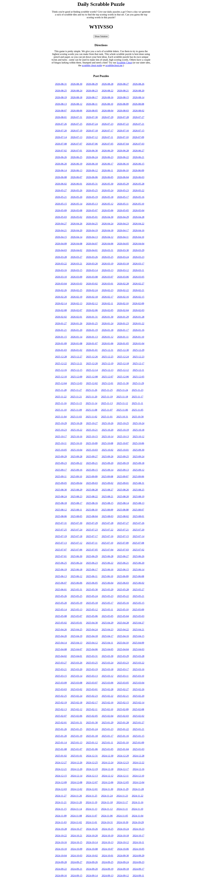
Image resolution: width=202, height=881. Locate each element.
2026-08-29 (92, 84)
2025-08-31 (138, 483)
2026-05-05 (123, 210)
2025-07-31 (61, 523)
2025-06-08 (138, 576)
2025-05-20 (61, 603)
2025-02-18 (76, 702)
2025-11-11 (137, 403)
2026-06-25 (76, 157)
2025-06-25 (61, 563)
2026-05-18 (107, 197)
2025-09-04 (76, 483)
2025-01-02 (61, 755)
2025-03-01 (92, 689)
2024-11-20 (76, 802)
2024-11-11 (122, 809)
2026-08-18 (76, 97)
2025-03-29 (123, 656)
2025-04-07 (76, 649)
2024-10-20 (92, 835)
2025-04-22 (123, 629)
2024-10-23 (138, 829)
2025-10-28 (76, 423)
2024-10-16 (61, 842)
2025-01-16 (123, 736)
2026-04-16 (138, 230)
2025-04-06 (92, 649)
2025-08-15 (107, 503)
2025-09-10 (76, 476)
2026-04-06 (107, 243)
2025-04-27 (138, 622)
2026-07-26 (61, 124)
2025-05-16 (123, 603)
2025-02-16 (107, 702)
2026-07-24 (92, 124)
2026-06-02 (61, 183)
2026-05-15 (61, 203)
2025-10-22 (76, 430)
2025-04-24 (92, 629)
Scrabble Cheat (124, 62)
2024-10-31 (107, 822)
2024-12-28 (138, 755)
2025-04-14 (61, 642)
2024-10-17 (138, 835)
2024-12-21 (61, 769)
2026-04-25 (92, 223)
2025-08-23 (76, 496)
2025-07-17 (92, 536)
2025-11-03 (76, 416)
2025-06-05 (92, 583)
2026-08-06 (76, 110)
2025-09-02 (107, 483)
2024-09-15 (76, 875)
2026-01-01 (92, 350)
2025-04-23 (107, 629)
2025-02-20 (138, 696)
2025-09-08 (107, 476)
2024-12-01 (92, 789)
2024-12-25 (92, 762)
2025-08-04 (92, 516)
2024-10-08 (92, 849)
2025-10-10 (76, 443)
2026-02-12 (92, 303)
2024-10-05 (138, 849)
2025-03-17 (123, 669)
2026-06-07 (76, 177)
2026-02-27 (138, 283)
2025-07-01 (61, 556)
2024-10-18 (123, 835)
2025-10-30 (138, 416)
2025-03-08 (76, 682)
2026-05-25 (92, 190)
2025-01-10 (123, 742)
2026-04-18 (107, 230)
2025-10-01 (123, 450)
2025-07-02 (138, 549)
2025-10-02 (107, 450)
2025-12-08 (92, 376)
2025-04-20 (61, 636)
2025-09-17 (61, 470)
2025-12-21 (76, 363)
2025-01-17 (107, 736)
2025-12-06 (123, 376)
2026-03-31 (107, 250)
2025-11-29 (138, 383)
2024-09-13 (107, 875)
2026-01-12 (107, 336)
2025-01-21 (138, 729)
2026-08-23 (92, 90)
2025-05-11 (107, 609)
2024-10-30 (122, 822)
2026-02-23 (107, 290)
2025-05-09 (138, 609)
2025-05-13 (76, 609)
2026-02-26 (61, 290)
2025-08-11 (76, 509)
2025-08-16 (92, 503)
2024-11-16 (137, 802)
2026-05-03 (61, 217)
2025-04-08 (61, 649)
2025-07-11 (92, 543)
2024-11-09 (61, 815)
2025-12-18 (123, 363)
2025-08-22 (92, 496)
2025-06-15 (123, 569)
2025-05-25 (76, 596)
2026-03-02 (92, 283)
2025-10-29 (61, 423)
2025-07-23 (92, 529)
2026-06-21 (138, 157)
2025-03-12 (107, 676)
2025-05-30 (92, 589)
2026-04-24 (107, 223)
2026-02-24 (92, 290)
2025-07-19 (61, 536)
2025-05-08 (61, 616)
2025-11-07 (107, 410)
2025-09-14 (107, 470)
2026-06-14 (61, 170)
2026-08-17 (92, 97)
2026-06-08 (61, 177)
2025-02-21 (123, 696)
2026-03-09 (76, 277)
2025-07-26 (138, 523)
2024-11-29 (122, 789)
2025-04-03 (138, 649)
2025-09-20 (107, 463)
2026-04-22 (138, 223)
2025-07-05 (92, 549)
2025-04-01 (76, 656)
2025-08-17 (76, 503)
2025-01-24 (92, 729)
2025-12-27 (76, 356)
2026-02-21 (138, 290)
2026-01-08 (76, 343)
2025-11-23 (137, 390)
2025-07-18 (76, 536)
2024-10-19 (107, 835)
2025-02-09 (123, 709)
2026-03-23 (138, 257)
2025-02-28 (107, 689)
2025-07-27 (123, 523)
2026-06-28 (123, 150)
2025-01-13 (76, 742)
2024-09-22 (61, 869)
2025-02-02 (138, 716)
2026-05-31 (92, 183)
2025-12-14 (92, 370)
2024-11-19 (91, 802)
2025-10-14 (107, 436)
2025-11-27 (76, 390)
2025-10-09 (92, 443)
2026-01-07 (92, 343)
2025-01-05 (107, 749)
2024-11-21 (61, 802)
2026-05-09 (61, 210)
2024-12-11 (123, 775)
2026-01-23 (123, 323)
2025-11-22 (61, 396)
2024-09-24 (123, 862)
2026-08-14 (138, 97)
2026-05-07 (92, 210)
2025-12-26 (92, 356)
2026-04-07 (92, 243)
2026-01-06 (107, 343)
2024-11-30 (107, 789)
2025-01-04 (123, 749)
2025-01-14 (61, 742)
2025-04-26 (61, 629)
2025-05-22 (123, 596)
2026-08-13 (61, 104)
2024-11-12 (107, 809)
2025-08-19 (138, 496)
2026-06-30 (92, 150)
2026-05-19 (92, 197)
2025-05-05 (107, 616)
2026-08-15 (123, 97)
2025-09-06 (138, 476)
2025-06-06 (76, 583)
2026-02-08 (61, 310)
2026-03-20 (92, 263)
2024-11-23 (122, 795)
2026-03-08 (92, 277)
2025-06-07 (61, 583)
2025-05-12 (92, 609)
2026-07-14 (61, 137)
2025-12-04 (61, 383)
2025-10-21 (92, 430)
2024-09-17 (138, 869)
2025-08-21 (107, 496)
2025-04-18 (92, 636)
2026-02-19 (76, 297)
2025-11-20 (91, 396)
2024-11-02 (76, 822)
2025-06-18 (76, 569)
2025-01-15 (138, 736)
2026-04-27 (61, 223)
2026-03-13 (107, 270)
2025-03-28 (138, 656)
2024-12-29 (123, 755)
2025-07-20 (138, 529)
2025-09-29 (61, 456)
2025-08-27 (107, 489)
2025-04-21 (138, 629)
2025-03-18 (107, 669)
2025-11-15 (76, 403)
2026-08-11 (92, 104)
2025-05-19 (76, 603)
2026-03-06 (123, 277)
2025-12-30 (123, 350)
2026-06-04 (123, 177)
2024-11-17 (122, 802)
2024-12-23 (123, 762)
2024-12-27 (61, 762)
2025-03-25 (92, 662)
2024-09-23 (138, 862)
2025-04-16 (123, 636)
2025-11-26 (91, 390)
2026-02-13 (76, 303)
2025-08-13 (138, 503)
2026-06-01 (76, 183)
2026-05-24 (107, 190)
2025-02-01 (61, 722)
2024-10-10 (61, 849)
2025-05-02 (61, 622)
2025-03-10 (138, 676)
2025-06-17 (92, 569)
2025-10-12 (138, 436)
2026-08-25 (61, 90)
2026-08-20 (138, 90)
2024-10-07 (107, 849)
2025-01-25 (76, 729)
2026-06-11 (107, 170)
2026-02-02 (61, 316)
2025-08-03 (107, 516)
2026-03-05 (138, 277)
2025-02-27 (123, 689)
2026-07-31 (76, 117)
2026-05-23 (123, 190)
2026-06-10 (123, 170)
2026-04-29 (123, 217)
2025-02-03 (123, 716)
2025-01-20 (61, 736)
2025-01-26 (61, 729)
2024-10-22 (61, 835)
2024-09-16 (61, 875)
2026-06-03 (138, 177)
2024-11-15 (61, 809)
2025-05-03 (138, 616)
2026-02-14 (61, 303)
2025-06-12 (76, 576)
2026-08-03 (123, 110)
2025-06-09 (123, 576)
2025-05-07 (76, 616)
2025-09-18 (138, 463)
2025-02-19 (61, 702)
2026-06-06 (92, 177)
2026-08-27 (123, 84)
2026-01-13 (92, 336)
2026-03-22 (61, 263)
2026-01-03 (61, 350)
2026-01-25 (92, 323)
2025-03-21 (61, 669)
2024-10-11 (138, 842)
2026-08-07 (61, 110)
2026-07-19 (76, 130)
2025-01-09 (138, 742)
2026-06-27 (138, 150)
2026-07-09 (138, 137)
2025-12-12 (123, 370)
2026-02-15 (138, 297)
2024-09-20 (92, 869)
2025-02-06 (76, 716)
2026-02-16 (123, 297)
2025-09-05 (61, 483)
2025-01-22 (123, 729)
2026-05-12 (107, 203)
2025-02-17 (92, 702)
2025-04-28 (123, 622)
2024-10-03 (76, 855)
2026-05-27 (61, 190)
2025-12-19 (107, 363)
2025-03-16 (138, 669)
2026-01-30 (107, 316)
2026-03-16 (61, 270)
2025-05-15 (138, 603)
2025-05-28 (123, 589)
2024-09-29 (138, 855)
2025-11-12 (122, 403)
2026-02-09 (138, 303)
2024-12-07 (92, 782)
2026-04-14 (76, 237)
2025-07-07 (61, 549)
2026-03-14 (92, 270)
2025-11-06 (122, 410)
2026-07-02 (61, 150)
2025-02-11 (92, 709)
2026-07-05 (107, 143)
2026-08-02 (138, 110)
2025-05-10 (123, 609)
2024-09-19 (107, 869)
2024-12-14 (76, 775)
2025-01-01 (76, 755)
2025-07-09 (123, 543)
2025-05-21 (138, 596)
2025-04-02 (61, 656)
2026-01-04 (138, 343)
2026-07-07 (76, 143)
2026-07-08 (61, 143)
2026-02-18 (92, 297)
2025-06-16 (107, 569)
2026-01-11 (123, 336)
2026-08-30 (76, 84)
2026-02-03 (138, 310)
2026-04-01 (92, 250)
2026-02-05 (107, 310)
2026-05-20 (76, 197)
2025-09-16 (76, 470)
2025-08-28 (92, 489)
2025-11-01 (107, 416)
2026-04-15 (61, 237)
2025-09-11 (61, 476)
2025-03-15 (61, 676)
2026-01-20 (76, 330)
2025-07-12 (76, 543)
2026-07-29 (107, 117)
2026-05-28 (138, 183)
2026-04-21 (61, 230)
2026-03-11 (138, 270)
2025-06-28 (107, 556)
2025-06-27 (123, 556)
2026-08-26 (138, 84)
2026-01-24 (107, 323)
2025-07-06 (76, 549)
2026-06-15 (138, 163)
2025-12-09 (76, 376)
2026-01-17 (123, 330)
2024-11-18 (107, 802)
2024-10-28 (61, 829)
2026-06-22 (123, 157)
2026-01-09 (61, 343)
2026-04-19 (92, 230)
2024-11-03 (61, 822)
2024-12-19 (92, 769)
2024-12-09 (61, 782)
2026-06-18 (92, 163)
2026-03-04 (61, 283)
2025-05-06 (92, 616)
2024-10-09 (76, 849)
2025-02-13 (61, 709)
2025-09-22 (76, 463)
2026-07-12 (92, 137)
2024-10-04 (61, 855)
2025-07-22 (107, 529)
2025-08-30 (61, 489)
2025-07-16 (107, 536)
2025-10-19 (123, 430)
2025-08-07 (138, 509)
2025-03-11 (123, 676)
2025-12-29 (138, 350)
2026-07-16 (123, 130)
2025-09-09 (92, 476)
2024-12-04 (138, 782)
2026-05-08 (76, 210)
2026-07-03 (138, 143)
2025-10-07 (123, 443)
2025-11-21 (76, 396)
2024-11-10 (137, 809)
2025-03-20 (76, 669)
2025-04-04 (123, 649)
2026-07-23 (107, 124)
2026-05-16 (138, 197)
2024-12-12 (107, 775)
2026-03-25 (107, 257)
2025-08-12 (61, 509)
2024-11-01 (91, 822)
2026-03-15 (76, 270)
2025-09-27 (92, 456)
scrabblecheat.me (113, 65)
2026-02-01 (76, 316)
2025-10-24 (138, 423)
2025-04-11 (107, 642)
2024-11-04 (137, 815)
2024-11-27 (61, 795)
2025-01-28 (123, 722)
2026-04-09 (61, 243)
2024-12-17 (123, 769)
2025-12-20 (92, 363)
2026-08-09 (123, 104)
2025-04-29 (107, 622)
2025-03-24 (107, 662)
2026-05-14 (76, 203)
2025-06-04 (107, 583)
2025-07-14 (138, 536)
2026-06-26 (61, 157)
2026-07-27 (138, 117)
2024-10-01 (107, 855)
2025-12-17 (138, 363)
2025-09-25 (123, 456)
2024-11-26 (76, 795)
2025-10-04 (76, 450)
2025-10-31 (122, 416)
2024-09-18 (123, 869)
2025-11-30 (123, 383)
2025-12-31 (107, 350)
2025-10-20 (107, 430)
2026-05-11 (123, 203)
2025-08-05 (76, 516)
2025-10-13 (123, 436)
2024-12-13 (92, 775)
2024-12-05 (123, 782)
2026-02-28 (123, 283)
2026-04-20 (76, 230)
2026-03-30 (123, 250)
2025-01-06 (92, 749)
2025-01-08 (61, 749)
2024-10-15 (76, 842)
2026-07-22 (123, 124)
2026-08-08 (138, 104)
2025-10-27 (92, 423)
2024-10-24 (123, 829)
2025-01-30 (92, 722)
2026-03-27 (76, 257)
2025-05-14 (61, 609)
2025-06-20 (138, 563)
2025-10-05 (61, 450)
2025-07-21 (123, 529)
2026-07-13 (76, 137)
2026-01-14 (76, 336)
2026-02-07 (76, 310)
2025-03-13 (92, 676)
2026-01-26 (76, 323)
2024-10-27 (76, 829)
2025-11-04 (61, 416)
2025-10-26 (107, 423)
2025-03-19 (92, 669)
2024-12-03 (61, 789)
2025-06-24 (76, 563)
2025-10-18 (138, 430)
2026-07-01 (76, 150)
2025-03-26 (76, 662)
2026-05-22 (138, 190)
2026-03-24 (123, 257)
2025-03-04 (138, 682)
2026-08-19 (61, 97)
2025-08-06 (61, 516)
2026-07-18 (92, 130)
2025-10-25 (123, 423)
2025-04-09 (138, 642)
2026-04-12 (107, 237)
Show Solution (101, 36)
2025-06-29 (92, 556)
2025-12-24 (123, 356)
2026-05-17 (123, 197)
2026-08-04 (107, 110)
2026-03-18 (123, 263)
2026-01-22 (138, 323)
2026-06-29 (107, 150)
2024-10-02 (92, 855)
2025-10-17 (61, 436)
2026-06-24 (92, 157)
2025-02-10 (107, 709)
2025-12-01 (107, 383)
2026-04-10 (138, 237)
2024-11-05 (122, 815)
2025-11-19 (107, 396)
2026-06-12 (92, 170)
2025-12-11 (138, 370)
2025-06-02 (138, 583)
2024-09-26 (92, 862)
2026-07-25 (76, 124)
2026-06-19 (76, 163)
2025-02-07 (61, 716)
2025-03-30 (107, 656)
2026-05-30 (107, 183)
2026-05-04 (138, 210)
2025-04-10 (123, 642)
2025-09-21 (92, 463)
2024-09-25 (107, 862)
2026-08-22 (107, 90)
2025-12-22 (61, 363)
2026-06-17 (107, 163)
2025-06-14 (138, 569)
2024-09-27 (76, 862)
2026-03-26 (92, 257)
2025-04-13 (76, 642)
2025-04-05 (107, 649)
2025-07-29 (92, 523)
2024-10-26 (92, 829)
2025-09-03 (92, 483)
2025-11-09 (76, 410)
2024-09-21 (76, 869)
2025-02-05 (92, 716)
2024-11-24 (107, 795)
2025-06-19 (61, 569)
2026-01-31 (92, 316)
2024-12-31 (92, 755)
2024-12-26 (76, 762)
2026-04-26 (76, 223)
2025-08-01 (138, 516)
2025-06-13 (61, 576)
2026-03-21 (76, 263)
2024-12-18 (107, 769)
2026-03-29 (138, 250)
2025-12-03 (76, 383)
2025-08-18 (61, 503)
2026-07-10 (123, 137)
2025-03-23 (123, 662)
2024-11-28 (138, 789)
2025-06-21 (123, 563)
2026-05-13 (92, 203)
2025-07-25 (61, 529)
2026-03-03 (76, 283)
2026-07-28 (123, 117)
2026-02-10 (123, 303)
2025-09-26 (107, 456)
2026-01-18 (107, 330)
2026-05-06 (107, 210)
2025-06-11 (92, 576)
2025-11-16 (61, 403)
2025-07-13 (61, 543)
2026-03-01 (107, 283)
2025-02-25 (61, 696)
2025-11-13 (107, 403)
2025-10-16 (76, 436)
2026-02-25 (76, 290)
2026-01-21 (61, 330)
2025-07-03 (123, 549)
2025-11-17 (137, 396)
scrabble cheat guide (92, 65)
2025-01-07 (76, 749)
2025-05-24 (92, 596)
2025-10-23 (61, 430)
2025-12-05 (138, 376)
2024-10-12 (123, 842)
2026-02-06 (92, 310)
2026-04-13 (92, 237)
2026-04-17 (123, 230)
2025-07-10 (107, 543)
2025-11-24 (122, 390)
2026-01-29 (123, 316)
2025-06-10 (107, 576)
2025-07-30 (76, 523)
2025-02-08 (138, 709)
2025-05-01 (76, 622)
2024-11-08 (76, 815)
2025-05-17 (107, 603)
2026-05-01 (92, 217)
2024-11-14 (76, 809)
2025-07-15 (123, 536)
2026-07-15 (138, 130)
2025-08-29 (76, 489)
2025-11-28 (61, 390)
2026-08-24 (76, 90)
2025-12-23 (138, 356)
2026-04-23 (123, 223)
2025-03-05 (123, 682)
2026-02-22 (123, 290)
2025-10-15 (92, 436)
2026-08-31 (61, 84)
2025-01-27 (138, 722)
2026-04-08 (76, 243)
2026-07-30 (92, 117)
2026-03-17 (138, 263)
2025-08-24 (61, 496)
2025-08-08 (123, 509)
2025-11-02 (91, 416)
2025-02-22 (107, 696)
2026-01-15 (61, 336)
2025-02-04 (107, 716)
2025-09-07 (123, 476)
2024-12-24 (107, 762)
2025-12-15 (76, 370)
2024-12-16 (138, 769)
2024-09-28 (61, 862)
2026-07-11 (107, 137)
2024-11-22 (137, 795)
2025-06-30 (76, 556)
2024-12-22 (138, 762)
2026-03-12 (123, 270)
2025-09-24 (138, 456)
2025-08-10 (92, 509)
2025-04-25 (76, 629)
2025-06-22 (107, 563)
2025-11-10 (61, 410)
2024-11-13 (91, 809)
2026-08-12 (76, 104)
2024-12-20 (76, 769)
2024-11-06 (107, 815)
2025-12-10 (61, 376)
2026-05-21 (61, 197)
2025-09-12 (138, 470)
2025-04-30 (92, 622)
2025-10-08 (107, 443)
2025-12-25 (107, 356)
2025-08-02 (123, 516)
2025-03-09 (61, 682)
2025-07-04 (107, 549)
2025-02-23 (92, 696)
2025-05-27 (138, 589)
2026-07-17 (107, 130)
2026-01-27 (61, 323)
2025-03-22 (138, 662)
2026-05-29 (123, 183)
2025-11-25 (107, 390)
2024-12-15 (61, 775)
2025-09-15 (92, 470)
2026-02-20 (61, 297)
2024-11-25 (91, 795)
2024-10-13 (107, 842)
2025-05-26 (61, 596)
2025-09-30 (138, 450)
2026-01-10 (138, 336)
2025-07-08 (138, 543)
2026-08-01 (61, 117)
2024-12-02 (76, 789)
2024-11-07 (91, 815)
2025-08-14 (123, 503)
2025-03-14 (76, 676)
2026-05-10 (138, 203)
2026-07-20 (61, 130)
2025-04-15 (138, 636)
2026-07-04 (123, 143)
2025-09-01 (123, 483)
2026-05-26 (76, 190)
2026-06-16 (123, 163)
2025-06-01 (61, 589)
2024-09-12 (123, 875)
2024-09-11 (138, 875)
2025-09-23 (61, 463)
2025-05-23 (107, 596)
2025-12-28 (61, 356)
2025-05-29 (107, 589)
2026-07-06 (92, 143)
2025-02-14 (138, 702)
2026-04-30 (107, 217)
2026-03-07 (107, 277)
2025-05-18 (92, 603)
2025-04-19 (76, 636)
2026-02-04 (123, 310)
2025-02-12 (76, 709)
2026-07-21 (138, 124)
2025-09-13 (123, 470)
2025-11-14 (91, 403)
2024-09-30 (123, 855)
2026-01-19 (92, 330)
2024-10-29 (138, 822)
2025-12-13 (107, 370)
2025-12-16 (61, 370)
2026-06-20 (61, 163)
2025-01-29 (107, 722)
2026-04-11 (123, 237)
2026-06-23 (107, 157)
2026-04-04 (138, 243)
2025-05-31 (76, 589)
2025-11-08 (91, 410)
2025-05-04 (123, 616)
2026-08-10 (107, 104)
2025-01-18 (92, 736)
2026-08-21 (123, 90)
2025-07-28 (107, 523)
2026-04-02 (76, 250)
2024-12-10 (138, 775)
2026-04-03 (61, 250)
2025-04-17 (107, 636)
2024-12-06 (107, 782)
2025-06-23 (92, 563)
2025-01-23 (107, 729)
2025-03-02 (76, 689)
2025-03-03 (61, 689)
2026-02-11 (107, 303)
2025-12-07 (107, 376)
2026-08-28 (107, 84)
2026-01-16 (138, 330)
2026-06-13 (76, 170)
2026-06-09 (138, 170)
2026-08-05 (92, 110)
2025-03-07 (92, 682)
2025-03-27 (61, 662)
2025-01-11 (107, 742)
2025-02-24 (76, 696)
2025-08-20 (123, 496)
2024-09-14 (92, 875)
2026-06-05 (107, 177)
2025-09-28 (76, 456)
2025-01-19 (76, 736)
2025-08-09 (107, 509)
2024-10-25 (107, 829)
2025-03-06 (107, 682)
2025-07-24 (76, 529)
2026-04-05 (123, 243)
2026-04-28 (138, 217)
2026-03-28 (61, 257)
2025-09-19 (123, 463)
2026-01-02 (76, 350)
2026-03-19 (107, 263)
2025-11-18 (122, 396)
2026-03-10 (61, 277)
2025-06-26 (138, 556)
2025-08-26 (123, 489)
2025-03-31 (92, 656)
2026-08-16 (107, 97)
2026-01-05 (123, 343)
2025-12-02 (92, 383)
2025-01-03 (138, 749)
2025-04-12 (92, 642)
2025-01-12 (92, 742)
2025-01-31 (76, 722)
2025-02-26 (138, 689)
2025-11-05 (137, 410)
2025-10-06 (138, 443)
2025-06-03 (123, 583)
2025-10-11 (61, 443)
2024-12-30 (107, 755)
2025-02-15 (123, 702)
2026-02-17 (107, 297)
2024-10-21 (76, 835)
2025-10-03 (92, 450)
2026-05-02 (76, 217)
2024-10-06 (123, 849)
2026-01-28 (138, 316)
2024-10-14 (92, 842)
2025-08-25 (138, 489)
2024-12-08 (76, 782)
